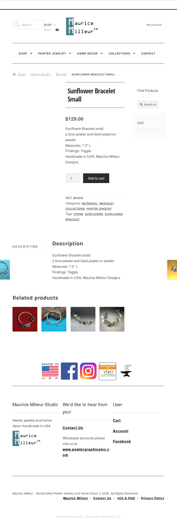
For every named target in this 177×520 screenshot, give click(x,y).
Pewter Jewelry (52, 53)
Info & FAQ (126, 498)
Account (120, 430)
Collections (119, 53)
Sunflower (94, 214)
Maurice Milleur (75, 498)
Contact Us (73, 427)
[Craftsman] (107, 371)
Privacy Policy (152, 498)
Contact (148, 53)
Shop (23, 53)
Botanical (90, 203)
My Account (154, 24)
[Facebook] (69, 371)
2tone (78, 214)
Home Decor (87, 53)
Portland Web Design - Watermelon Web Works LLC (88, 516)
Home (21, 74)
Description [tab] (25, 246)
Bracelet (61, 74)
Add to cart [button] (25, 314)
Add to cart (96, 178)
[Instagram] (88, 370)
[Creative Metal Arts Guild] (126, 370)
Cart (117, 420)
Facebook (122, 441)
